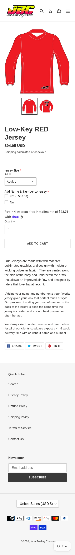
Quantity (10, 221)
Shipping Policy (18, 417)
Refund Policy (17, 406)
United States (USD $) (36, 504)
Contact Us (16, 439)
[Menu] (68, 10)
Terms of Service (19, 428)
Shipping (10, 152)
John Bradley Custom (42, 541)
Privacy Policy (18, 395)
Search (13, 384)
